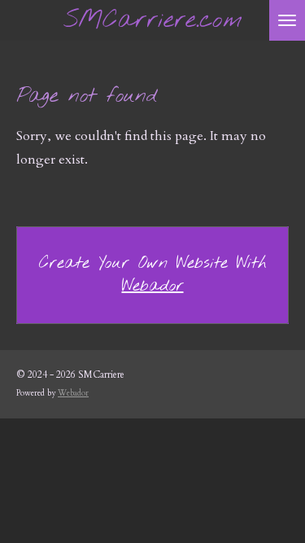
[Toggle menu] (287, 20)
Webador (153, 286)
